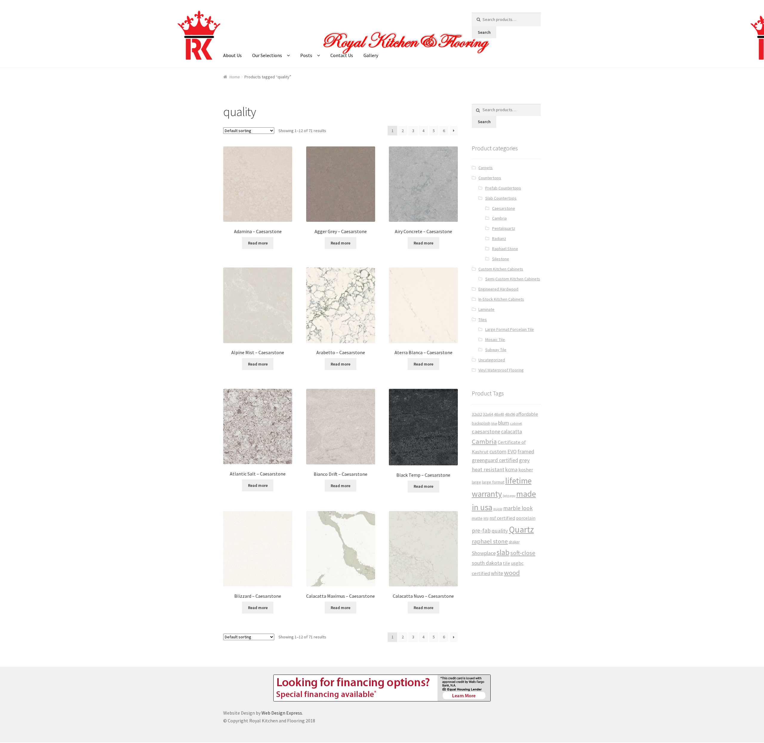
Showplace (484, 553)
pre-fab (481, 530)
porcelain (525, 518)
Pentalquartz (503, 228)
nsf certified (502, 518)
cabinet (516, 423)
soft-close (522, 553)
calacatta (511, 431)
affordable (527, 414)
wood (512, 572)
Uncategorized (491, 360)
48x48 (499, 414)
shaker (514, 542)
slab (503, 552)
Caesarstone (503, 208)
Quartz (521, 529)
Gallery (370, 55)
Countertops (489, 178)
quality (500, 530)
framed (525, 451)
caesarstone (486, 431)
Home (234, 77)
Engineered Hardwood (498, 289)
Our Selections (267, 55)
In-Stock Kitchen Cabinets (501, 299)
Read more (258, 243)
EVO (512, 451)
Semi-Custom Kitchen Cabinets (512, 279)
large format (493, 482)
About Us (232, 55)
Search (484, 32)
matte (477, 518)
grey (524, 460)
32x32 (477, 414)
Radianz (499, 238)
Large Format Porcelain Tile (509, 329)
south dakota (487, 562)
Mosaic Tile (495, 339)
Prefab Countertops (503, 188)
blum (503, 422)
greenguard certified (495, 460)
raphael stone (490, 541)
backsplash (481, 423)
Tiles (482, 319)
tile (506, 563)
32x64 (488, 414)
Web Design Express (281, 713)
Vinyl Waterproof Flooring (501, 370)
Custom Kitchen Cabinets (500, 269)
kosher (525, 470)
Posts (306, 55)
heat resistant (488, 469)
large (476, 482)
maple (497, 509)
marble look (518, 508)
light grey (509, 496)
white (497, 573)
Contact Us (341, 55)
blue (494, 423)
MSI (486, 518)
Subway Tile (495, 349)
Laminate (486, 309)
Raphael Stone (505, 248)
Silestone (500, 259)
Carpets (485, 167)
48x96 (510, 414)
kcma (511, 469)
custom (497, 451)
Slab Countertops (501, 198)
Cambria (499, 218)
